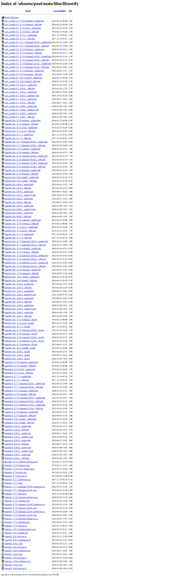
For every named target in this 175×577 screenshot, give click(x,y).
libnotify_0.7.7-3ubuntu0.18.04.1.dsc (21, 490)
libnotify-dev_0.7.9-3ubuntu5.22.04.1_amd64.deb (26, 263)
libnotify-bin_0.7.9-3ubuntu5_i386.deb (21, 174)
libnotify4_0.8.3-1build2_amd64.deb (21, 419)
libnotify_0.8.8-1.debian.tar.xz (18, 561)
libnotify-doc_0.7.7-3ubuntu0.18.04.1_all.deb (24, 330)
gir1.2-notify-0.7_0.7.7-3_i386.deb (20, 39)
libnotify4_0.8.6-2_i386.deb (17, 444)
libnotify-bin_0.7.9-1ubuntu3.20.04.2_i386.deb (25, 159)
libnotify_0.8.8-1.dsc (14, 565)
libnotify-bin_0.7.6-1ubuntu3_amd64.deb (22, 120)
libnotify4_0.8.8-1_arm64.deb (18, 455)
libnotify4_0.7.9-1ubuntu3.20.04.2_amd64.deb (25, 398)
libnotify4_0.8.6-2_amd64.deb (18, 433)
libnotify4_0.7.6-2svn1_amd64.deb (20, 369)
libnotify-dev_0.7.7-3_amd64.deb (19, 234)
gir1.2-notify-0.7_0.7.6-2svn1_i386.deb (22, 31)
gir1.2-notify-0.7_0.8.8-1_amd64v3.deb (22, 110)
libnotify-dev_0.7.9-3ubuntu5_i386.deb (22, 273)
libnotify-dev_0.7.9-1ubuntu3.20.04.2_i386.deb (25, 259)
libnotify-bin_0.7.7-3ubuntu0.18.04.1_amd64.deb (26, 142)
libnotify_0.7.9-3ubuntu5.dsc (17, 522)
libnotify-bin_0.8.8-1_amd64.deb (19, 206)
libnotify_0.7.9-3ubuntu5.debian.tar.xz (21, 519)
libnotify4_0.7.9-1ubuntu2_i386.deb (20, 394)
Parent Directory (12, 17)
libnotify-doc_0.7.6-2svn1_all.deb (19, 323)
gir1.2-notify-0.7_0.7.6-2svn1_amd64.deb (23, 28)
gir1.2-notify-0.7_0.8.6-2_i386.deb (20, 103)
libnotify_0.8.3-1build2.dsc (16, 533)
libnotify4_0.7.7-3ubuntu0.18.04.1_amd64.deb (25, 383)
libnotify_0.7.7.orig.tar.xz (16, 494)
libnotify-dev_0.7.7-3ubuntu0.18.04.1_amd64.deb (26, 241)
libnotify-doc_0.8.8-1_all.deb (17, 359)
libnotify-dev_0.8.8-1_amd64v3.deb (20, 309)
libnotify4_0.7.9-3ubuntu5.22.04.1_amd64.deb (25, 405)
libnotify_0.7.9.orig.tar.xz (16, 526)
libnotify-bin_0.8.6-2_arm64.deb (19, 199)
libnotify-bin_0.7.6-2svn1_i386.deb (20, 131)
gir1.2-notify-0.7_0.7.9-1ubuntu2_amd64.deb (24, 49)
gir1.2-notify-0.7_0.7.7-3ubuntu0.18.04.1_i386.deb (27, 46)
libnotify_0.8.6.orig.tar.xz (16, 558)
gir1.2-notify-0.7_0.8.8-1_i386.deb (20, 117)
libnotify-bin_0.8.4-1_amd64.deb (19, 184)
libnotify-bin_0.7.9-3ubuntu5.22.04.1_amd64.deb (26, 163)
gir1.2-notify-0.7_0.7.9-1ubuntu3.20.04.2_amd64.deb (28, 56)
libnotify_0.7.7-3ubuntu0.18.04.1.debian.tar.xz (25, 487)
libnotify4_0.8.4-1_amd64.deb (18, 426)
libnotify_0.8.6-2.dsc (14, 554)
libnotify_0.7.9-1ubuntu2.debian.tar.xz (21, 497)
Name (28, 11)
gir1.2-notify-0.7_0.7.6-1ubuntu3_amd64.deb (24, 21)
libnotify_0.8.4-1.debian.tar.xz (18, 540)
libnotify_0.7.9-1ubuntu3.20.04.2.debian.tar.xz (25, 504)
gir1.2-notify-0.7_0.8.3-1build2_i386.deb (22, 81)
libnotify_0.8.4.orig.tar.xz (16, 547)
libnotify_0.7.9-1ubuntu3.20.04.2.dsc (21, 508)
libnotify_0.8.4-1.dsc (14, 543)
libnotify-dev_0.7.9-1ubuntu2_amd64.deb (23, 248)
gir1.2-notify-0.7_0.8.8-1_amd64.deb (21, 106)
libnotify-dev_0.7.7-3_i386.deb (18, 238)
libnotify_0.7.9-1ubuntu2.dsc (17, 501)
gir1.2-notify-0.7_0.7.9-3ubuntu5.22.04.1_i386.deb (27, 67)
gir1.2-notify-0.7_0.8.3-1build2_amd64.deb (23, 78)
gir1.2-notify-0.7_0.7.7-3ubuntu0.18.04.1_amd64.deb (28, 42)
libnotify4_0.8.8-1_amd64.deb (18, 447)
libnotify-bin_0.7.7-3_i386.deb (18, 138)
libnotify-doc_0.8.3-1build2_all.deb (20, 348)
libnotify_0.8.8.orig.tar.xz (16, 568)
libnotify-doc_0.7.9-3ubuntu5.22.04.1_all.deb (24, 341)
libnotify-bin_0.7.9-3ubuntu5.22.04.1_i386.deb (25, 167)
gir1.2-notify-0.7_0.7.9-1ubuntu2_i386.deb (23, 53)
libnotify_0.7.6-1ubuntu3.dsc (17, 465)
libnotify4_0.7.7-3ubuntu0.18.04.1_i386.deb (24, 387)
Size (70, 11)
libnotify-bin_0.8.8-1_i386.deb (18, 216)
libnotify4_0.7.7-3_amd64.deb (18, 376)
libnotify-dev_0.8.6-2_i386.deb (18, 302)
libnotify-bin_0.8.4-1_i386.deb (18, 188)
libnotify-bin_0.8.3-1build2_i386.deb (21, 181)
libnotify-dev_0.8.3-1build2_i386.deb (21, 280)
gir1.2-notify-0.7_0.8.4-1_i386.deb (20, 88)
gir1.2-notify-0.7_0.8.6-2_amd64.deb (21, 92)
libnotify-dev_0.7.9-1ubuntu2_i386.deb (22, 252)
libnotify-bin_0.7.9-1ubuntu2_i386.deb (21, 152)
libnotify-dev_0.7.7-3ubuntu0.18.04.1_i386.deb (25, 245)
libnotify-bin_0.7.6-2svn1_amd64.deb (21, 127)
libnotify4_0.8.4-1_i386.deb (17, 430)
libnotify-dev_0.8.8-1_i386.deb (18, 316)
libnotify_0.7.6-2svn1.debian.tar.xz (20, 469)
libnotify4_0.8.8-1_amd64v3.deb (19, 451)
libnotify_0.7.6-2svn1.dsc (16, 472)
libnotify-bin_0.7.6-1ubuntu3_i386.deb (21, 124)
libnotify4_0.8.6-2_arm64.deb (18, 440)
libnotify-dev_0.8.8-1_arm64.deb (19, 312)
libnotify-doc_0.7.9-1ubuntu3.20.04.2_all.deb (24, 337)
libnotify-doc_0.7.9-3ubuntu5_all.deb (21, 344)
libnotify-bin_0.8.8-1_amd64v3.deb (20, 209)
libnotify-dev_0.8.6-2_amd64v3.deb (20, 295)
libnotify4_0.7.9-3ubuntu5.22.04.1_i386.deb (24, 408)
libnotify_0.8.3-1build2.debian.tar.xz (20, 529)
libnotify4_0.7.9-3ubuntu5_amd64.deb (21, 412)
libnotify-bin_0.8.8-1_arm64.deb (19, 213)
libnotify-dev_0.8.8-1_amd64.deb (19, 305)
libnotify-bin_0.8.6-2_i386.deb (18, 202)
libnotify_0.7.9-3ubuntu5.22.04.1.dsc (21, 515)
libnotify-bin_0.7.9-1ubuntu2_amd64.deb (22, 149)
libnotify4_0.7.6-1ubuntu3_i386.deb (20, 366)
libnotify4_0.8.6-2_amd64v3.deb (19, 437)
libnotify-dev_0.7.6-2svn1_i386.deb (20, 231)
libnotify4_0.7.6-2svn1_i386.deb (19, 373)
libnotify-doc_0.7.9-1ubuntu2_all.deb (21, 334)
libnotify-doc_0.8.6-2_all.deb (17, 355)
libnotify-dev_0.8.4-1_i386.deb (18, 287)
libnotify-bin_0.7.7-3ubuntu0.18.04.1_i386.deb (25, 145)
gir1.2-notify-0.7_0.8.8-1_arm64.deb (21, 113)
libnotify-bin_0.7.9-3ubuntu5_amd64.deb (22, 170)
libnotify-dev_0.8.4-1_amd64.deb (19, 284)
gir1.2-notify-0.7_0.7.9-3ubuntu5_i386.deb (23, 74)
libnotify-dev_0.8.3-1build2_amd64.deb (22, 277)
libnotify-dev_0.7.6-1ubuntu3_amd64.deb (23, 220)
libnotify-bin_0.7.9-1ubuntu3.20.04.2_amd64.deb (26, 156)
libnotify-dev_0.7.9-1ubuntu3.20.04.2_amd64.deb (26, 255)
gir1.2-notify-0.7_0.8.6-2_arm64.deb (21, 99)
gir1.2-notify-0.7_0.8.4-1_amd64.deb (21, 85)
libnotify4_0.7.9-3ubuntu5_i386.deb (20, 415)
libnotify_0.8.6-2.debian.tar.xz (18, 551)
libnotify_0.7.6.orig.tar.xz (16, 476)
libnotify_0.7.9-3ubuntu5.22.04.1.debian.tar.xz (25, 511)
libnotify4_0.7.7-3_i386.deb (17, 380)
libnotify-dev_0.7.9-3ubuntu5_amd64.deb (23, 270)
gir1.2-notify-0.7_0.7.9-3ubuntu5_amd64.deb (24, 71)
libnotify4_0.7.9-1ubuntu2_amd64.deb (21, 391)
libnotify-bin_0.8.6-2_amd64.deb (19, 191)
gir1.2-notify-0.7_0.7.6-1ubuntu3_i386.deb (23, 24)
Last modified (59, 11)
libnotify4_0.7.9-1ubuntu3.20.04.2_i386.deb (24, 401)
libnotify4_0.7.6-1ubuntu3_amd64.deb (21, 362)
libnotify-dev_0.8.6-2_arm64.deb (19, 298)
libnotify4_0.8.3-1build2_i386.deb (19, 423)
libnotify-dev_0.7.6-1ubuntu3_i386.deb (22, 223)
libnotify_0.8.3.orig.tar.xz (16, 536)
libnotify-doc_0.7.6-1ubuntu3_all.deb (21, 319)
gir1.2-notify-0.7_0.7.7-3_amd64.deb (21, 35)
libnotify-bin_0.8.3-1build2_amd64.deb (22, 177)
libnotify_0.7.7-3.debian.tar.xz (18, 479)
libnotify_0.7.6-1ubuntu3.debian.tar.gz (21, 462)
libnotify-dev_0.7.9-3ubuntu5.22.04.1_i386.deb (25, 266)
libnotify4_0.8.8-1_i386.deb (17, 458)
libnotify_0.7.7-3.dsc (14, 483)
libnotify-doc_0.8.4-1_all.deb (17, 351)
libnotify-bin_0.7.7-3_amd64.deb (19, 135)
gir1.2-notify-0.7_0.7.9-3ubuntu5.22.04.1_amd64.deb (28, 63)
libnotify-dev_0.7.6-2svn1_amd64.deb (21, 227)
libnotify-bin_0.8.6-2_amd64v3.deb (20, 195)
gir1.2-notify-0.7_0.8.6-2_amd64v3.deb (22, 95)
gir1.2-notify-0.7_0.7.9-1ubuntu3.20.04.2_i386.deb (27, 60)
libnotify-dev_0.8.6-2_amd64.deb (19, 291)
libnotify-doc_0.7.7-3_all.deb (17, 327)
